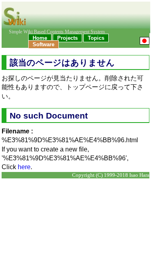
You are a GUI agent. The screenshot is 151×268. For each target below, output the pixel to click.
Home (40, 38)
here (24, 167)
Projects (67, 38)
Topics (96, 38)
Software (43, 44)
